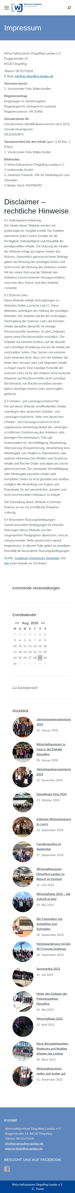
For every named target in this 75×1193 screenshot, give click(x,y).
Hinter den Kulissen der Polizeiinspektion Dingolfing (51, 998)
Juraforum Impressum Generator (37, 558)
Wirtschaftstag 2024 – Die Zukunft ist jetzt (53, 896)
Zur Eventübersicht (25, 687)
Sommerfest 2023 (48, 968)
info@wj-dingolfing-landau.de (34, 76)
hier (6, 563)
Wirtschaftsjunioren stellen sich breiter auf (50, 1071)
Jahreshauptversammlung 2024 (53, 771)
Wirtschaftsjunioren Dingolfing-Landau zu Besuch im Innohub (50, 874)
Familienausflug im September (48, 846)
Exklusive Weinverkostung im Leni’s (53, 821)
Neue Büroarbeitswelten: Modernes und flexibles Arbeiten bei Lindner (52, 1048)
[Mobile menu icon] (6, 7)
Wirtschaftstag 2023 (49, 1018)
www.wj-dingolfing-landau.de (23, 1148)
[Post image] (22, 727)
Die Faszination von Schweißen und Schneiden (49, 923)
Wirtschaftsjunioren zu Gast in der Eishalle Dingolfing (51, 749)
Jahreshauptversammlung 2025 (53, 722)
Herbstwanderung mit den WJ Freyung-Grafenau (53, 946)
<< (17, 623)
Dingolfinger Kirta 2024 (51, 794)
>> (43, 623)
